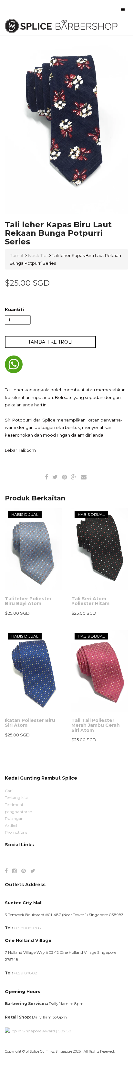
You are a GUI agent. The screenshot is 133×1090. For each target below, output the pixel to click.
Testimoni (14, 804)
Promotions (16, 832)
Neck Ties (38, 255)
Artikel (11, 825)
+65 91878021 (26, 973)
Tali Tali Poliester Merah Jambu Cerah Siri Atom (95, 725)
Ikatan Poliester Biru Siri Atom (30, 722)
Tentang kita (16, 797)
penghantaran (18, 811)
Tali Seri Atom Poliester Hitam (90, 601)
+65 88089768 (27, 927)
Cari (9, 790)
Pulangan (14, 818)
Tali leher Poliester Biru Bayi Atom (28, 601)
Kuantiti (14, 309)
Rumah (18, 255)
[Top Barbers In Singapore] (39, 1030)
